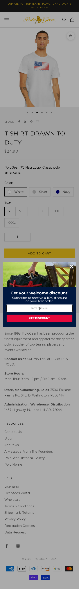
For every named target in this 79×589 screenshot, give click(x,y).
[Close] (71, 266)
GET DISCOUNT (39, 318)
